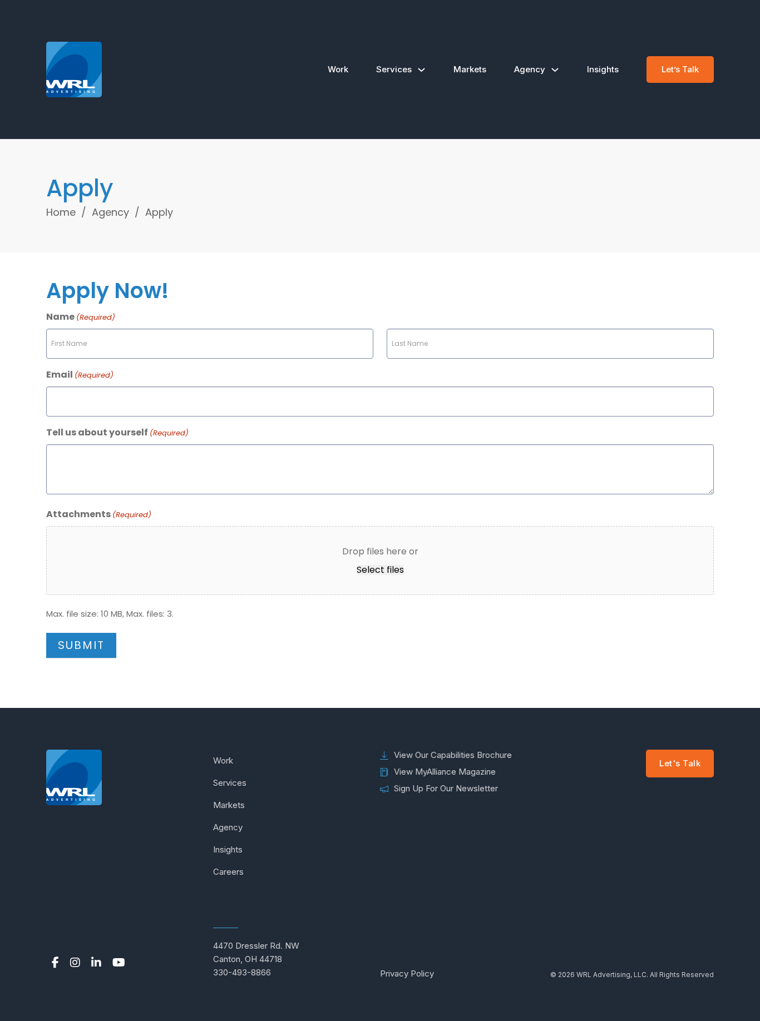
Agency (529, 70)
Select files (380, 570)
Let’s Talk (680, 69)
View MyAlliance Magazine (445, 771)
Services (394, 70)
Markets (469, 70)
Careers (228, 871)
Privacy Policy (407, 973)
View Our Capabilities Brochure (453, 755)
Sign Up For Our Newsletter (446, 788)
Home (61, 212)
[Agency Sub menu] (555, 70)
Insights (603, 70)
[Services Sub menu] (421, 70)
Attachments (98, 514)
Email (79, 374)
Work (338, 70)
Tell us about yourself (117, 432)
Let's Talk (679, 763)
